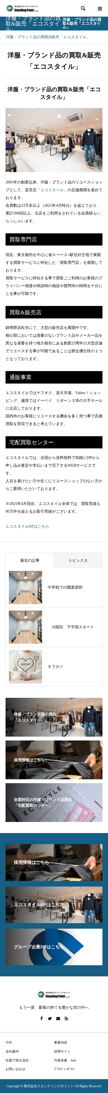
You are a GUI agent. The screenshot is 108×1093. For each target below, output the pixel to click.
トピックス (78, 560)
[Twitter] (50, 1018)
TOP (9, 1043)
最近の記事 (30, 560)
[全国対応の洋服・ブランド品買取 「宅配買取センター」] (54, 818)
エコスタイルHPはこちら (27, 526)
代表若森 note (65, 1060)
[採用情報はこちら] (54, 776)
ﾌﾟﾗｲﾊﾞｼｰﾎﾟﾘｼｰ (65, 1069)
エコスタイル (52, 190)
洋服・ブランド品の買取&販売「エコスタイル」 (48, 37)
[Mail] (58, 1018)
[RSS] (66, 1018)
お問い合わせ (15, 1069)
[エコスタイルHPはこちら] (54, 920)
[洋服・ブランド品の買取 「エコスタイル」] (54, 733)
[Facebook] (41, 1018)
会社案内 (12, 1051)
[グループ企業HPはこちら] (54, 963)
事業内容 (60, 1043)
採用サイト (62, 1051)
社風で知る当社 (17, 1060)
